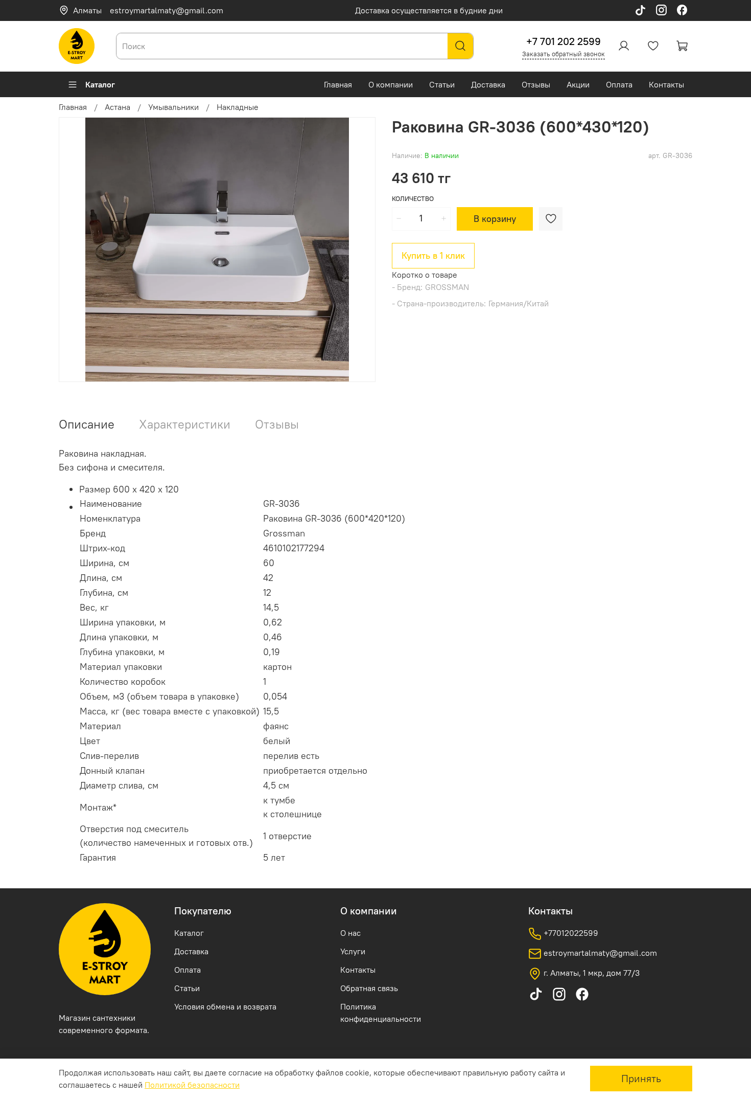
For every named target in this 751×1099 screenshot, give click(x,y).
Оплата (619, 84)
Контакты (666, 84)
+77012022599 (570, 933)
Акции (578, 84)
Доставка (488, 84)
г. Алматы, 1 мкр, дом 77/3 (591, 973)
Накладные (238, 107)
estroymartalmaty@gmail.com (166, 10)
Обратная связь (369, 988)
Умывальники (173, 107)
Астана (117, 107)
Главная (338, 84)
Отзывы (536, 84)
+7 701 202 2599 (563, 41)
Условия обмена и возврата (225, 1006)
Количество (413, 199)
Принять (641, 1078)
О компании (390, 84)
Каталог (100, 84)
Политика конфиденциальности (380, 1012)
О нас (350, 933)
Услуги (352, 951)
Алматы (87, 10)
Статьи (442, 84)
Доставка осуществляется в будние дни (429, 10)
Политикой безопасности (192, 1085)
